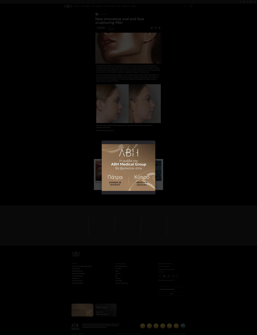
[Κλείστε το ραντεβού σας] (128, 167)
